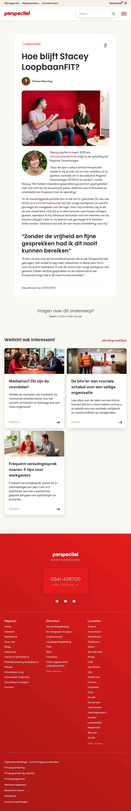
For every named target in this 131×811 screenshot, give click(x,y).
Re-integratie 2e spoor (59, 631)
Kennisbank (10, 636)
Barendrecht (95, 651)
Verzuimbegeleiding (57, 626)
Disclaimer (10, 795)
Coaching (51, 656)
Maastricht (94, 727)
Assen (91, 646)
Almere (92, 626)
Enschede (93, 687)
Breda (91, 656)
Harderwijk (94, 702)
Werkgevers (12, 3)
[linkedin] (57, 601)
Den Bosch (94, 666)
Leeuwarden (95, 722)
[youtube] (65, 601)
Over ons (9, 641)
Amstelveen (94, 636)
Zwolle (91, 737)
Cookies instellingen (15, 801)
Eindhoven (94, 677)
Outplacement (54, 636)
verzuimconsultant (61, 156)
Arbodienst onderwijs (16, 677)
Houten (92, 717)
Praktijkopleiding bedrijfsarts (21, 662)
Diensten (9, 631)
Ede (90, 672)
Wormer (92, 732)
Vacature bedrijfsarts (16, 656)
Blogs (7, 646)
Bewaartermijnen (14, 790)
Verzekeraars (50, 3)
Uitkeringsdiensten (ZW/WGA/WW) (57, 663)
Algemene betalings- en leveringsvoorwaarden (31, 761)
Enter (91, 692)
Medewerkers (30, 3)
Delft (90, 662)
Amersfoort (94, 631)
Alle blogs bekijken (114, 340)
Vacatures (10, 651)
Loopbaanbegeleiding (58, 641)
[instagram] (74, 601)
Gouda (91, 697)
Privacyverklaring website (19, 773)
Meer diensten (54, 671)
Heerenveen (94, 707)
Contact (9, 687)
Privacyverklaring (14, 767)
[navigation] (17, 13)
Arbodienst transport (16, 682)
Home (7, 626)
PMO (49, 646)
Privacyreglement (14, 778)
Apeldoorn (94, 641)
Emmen (92, 682)
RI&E (49, 651)
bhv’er (77, 199)
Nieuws (8, 666)
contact (62, 316)
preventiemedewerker (47, 203)
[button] (124, 14)
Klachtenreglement (15, 784)
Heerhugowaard (97, 712)
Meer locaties (95, 743)
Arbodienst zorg (13, 672)
